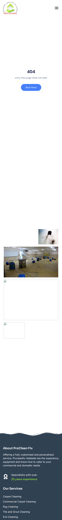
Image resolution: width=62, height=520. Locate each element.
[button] (56, 7)
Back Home (31, 87)
